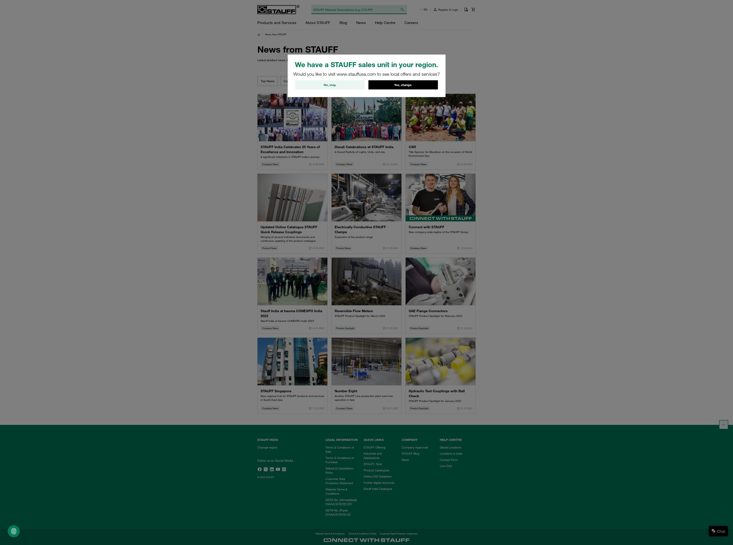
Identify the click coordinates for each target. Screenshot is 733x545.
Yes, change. (403, 85)
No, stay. (330, 85)
